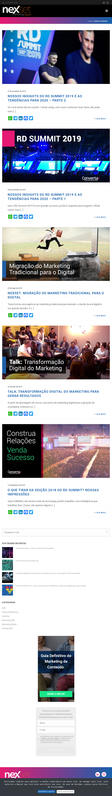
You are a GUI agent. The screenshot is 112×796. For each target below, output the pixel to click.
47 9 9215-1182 (11, 3)
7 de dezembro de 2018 (16, 485)
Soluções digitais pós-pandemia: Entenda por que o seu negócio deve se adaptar (48, 573)
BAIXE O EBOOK (56, 693)
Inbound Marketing (10, 612)
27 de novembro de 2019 (17, 91)
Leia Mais (101, 119)
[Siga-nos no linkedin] (97, 774)
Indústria (6, 616)
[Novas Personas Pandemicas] (7, 565)
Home (90, 21)
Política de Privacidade (50, 738)
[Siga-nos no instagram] (103, 774)
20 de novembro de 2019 (17, 190)
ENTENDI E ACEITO (46, 791)
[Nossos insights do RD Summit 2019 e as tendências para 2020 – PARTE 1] (56, 155)
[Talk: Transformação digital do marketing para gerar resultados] (56, 352)
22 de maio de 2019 (15, 387)
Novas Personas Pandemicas (27, 561)
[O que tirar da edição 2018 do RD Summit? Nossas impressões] (56, 451)
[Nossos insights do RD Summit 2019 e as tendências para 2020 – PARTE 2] (56, 57)
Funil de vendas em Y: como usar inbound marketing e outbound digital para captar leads (51, 586)
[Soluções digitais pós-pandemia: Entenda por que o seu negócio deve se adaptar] (7, 577)
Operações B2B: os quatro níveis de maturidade (34, 548)
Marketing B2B (8, 620)
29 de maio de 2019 (15, 288)
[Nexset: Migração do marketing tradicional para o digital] (56, 254)
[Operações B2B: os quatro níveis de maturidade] (7, 552)
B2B (4, 608)
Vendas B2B (7, 628)
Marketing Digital (9, 624)
